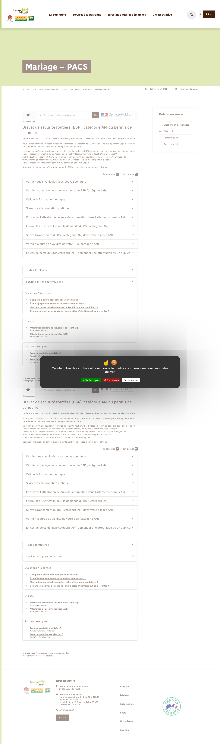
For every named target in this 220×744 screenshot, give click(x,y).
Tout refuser (112, 380)
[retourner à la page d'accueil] (20, 14)
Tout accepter (92, 380)
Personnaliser (131, 380)
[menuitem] (57, 14)
